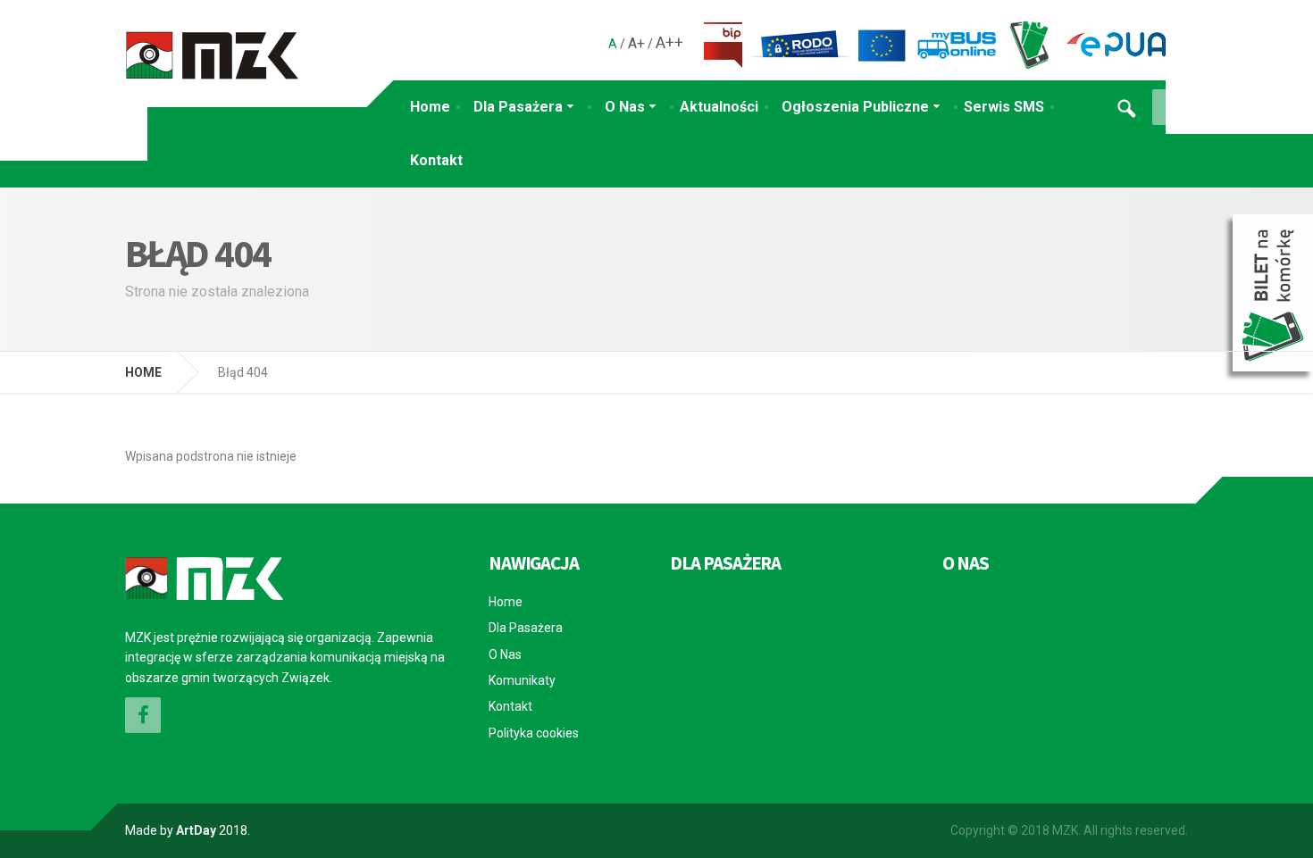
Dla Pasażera (518, 106)
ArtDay (196, 830)
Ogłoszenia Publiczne (855, 106)
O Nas (625, 106)
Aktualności (719, 106)
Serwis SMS (1004, 106)
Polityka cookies (534, 733)
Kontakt (436, 160)
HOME (143, 372)
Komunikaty (522, 680)
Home (430, 106)
